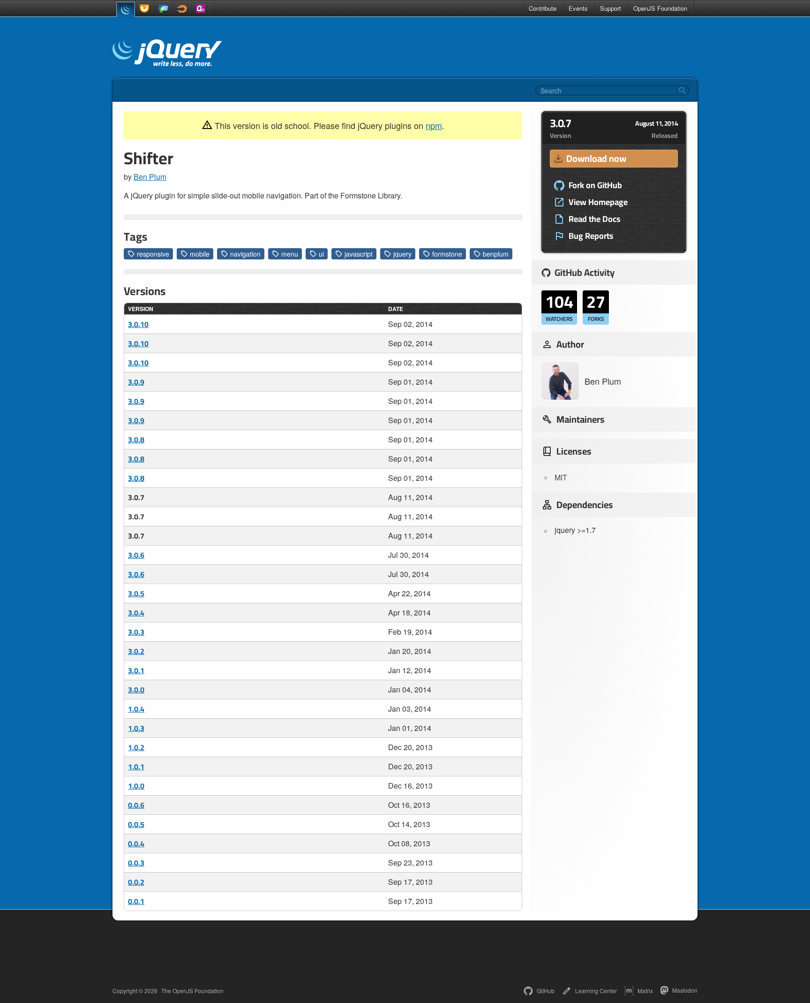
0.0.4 (136, 843)
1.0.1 (136, 767)
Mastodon (685, 990)
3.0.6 (136, 555)
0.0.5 (136, 824)
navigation (245, 253)
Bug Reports (591, 236)
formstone (447, 253)
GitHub (546, 991)
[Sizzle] (181, 8)
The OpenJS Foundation (192, 991)
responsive (153, 253)
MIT (561, 477)
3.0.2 (136, 651)
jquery (402, 253)
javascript (359, 253)
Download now (596, 158)
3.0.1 (136, 670)
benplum (496, 253)
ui (321, 253)
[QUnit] (200, 8)
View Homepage (598, 202)
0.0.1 (136, 901)
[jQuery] (125, 9)
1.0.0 (136, 786)
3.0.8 (136, 440)
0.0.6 (136, 805)
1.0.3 (136, 728)
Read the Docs (595, 219)
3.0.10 (138, 324)
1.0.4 (136, 709)
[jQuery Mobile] (163, 8)
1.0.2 (136, 747)
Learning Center (596, 991)
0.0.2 (136, 882)
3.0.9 (136, 382)
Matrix (645, 991)
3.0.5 (136, 593)
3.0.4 (136, 613)
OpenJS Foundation (660, 8)
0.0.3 (136, 863)
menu (289, 253)
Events (578, 8)
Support (610, 8)
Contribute (542, 8)
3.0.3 (136, 632)
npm (434, 125)
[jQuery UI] (144, 8)
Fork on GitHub (595, 185)
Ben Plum (150, 176)
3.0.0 (136, 690)
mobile (200, 253)
